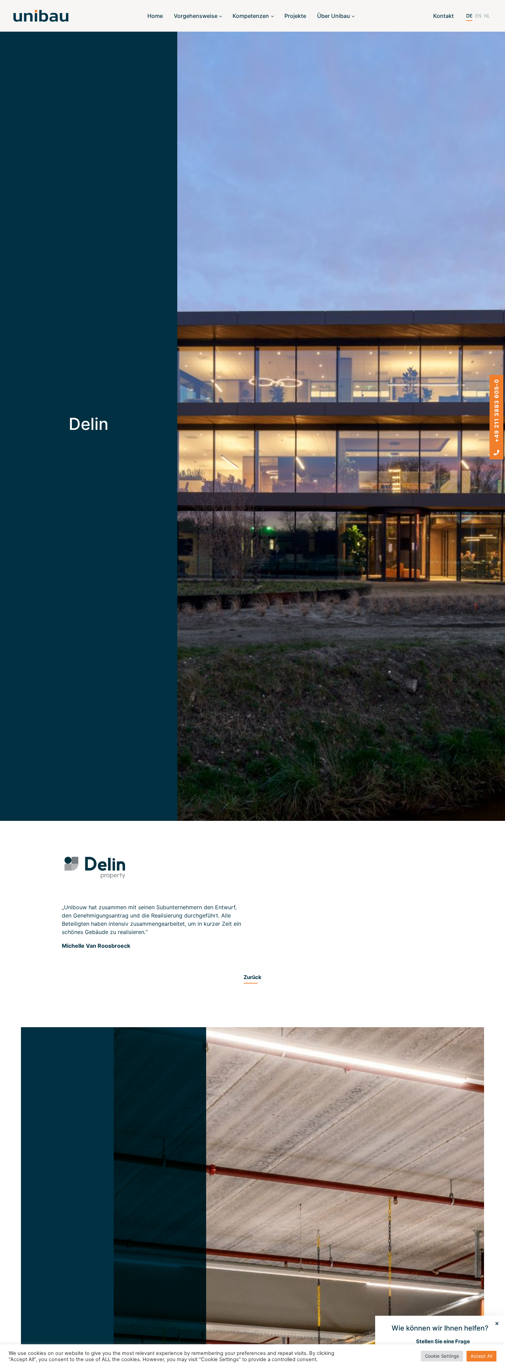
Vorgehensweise (195, 15)
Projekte (295, 15)
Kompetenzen (251, 15)
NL (487, 16)
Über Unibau (333, 15)
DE (469, 16)
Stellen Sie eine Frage (443, 1341)
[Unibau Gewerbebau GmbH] (40, 15)
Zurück (252, 977)
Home (155, 15)
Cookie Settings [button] (442, 1356)
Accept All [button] (481, 1356)
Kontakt (443, 15)
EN (478, 16)
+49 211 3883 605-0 (496, 411)
